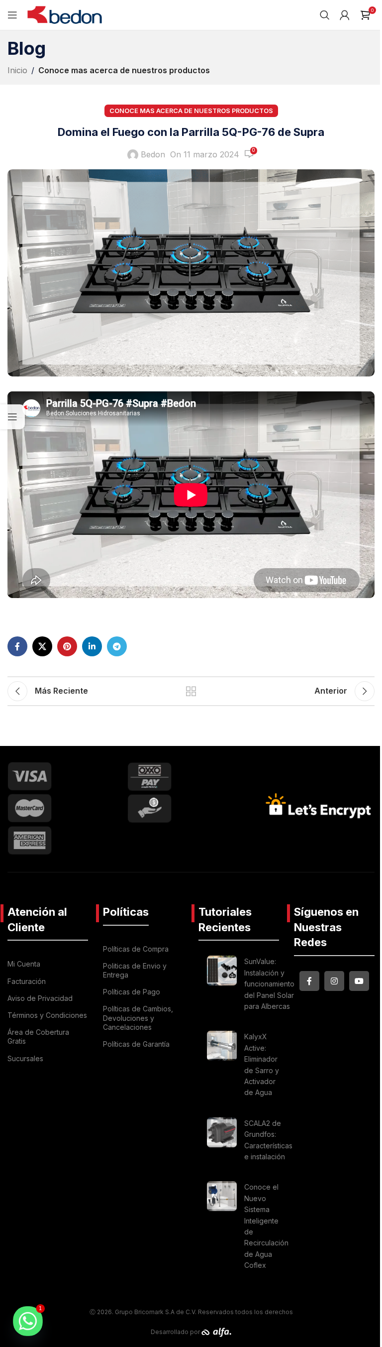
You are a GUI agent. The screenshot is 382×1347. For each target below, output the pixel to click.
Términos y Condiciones (47, 1015)
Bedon (153, 154)
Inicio (17, 70)
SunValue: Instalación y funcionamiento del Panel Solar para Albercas (269, 983)
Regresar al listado (191, 691)
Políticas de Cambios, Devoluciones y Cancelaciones (138, 1017)
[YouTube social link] (359, 981)
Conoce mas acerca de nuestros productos (124, 70)
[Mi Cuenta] (345, 15)
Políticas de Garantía (136, 1044)
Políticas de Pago (131, 991)
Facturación (26, 981)
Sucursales (25, 1058)
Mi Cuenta (23, 964)
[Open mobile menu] (12, 15)
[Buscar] (325, 15)
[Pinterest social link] (67, 646)
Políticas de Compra (136, 949)
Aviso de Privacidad (40, 998)
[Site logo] (64, 14)
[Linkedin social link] (92, 646)
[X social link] (42, 646)
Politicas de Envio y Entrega (135, 970)
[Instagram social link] (334, 981)
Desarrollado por (176, 1332)
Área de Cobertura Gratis (38, 1036)
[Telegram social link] (117, 646)
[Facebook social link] (17, 646)
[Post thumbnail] (222, 985)
